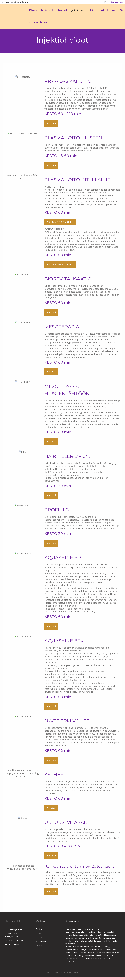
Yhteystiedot (41, 941)
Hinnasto (39, 937)
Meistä (38, 933)
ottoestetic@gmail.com (14, 929)
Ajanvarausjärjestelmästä (77, 932)
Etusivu (39, 929)
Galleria (39, 945)
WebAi (76, 972)
